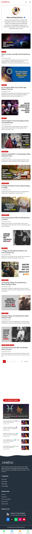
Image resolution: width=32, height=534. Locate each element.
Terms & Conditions (6, 499)
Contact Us (4, 496)
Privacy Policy (4, 501)
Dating (6, 151)
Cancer (3, 215)
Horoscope (4, 479)
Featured (4, 51)
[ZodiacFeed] (5, 2)
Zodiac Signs (4, 481)
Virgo (3, 280)
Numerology (4, 483)
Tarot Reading (4, 486)
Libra (3, 313)
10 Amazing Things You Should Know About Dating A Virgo (13, 283)
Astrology (4, 118)
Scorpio (3, 345)
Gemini (7, 183)
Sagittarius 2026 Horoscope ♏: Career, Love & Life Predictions (10, 434)
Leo (2, 248)
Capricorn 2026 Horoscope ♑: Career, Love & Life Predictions (10, 428)
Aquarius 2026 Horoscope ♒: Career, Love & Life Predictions (12, 421)
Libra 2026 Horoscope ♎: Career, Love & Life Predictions (11, 447)
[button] (26, 2)
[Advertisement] (16, 380)
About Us (3, 494)
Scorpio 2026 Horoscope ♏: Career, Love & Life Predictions (11, 440)
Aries (3, 151)
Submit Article (4, 503)
